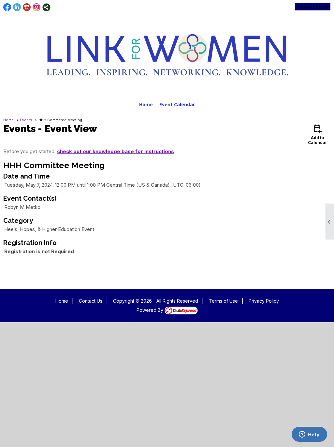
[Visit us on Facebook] (7, 7)
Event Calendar (177, 104)
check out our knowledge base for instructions (115, 151)
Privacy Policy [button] (264, 301)
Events (26, 120)
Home (146, 104)
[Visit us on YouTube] (27, 7)
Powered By (151, 310)
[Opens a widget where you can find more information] (309, 435)
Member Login (313, 6)
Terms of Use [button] (223, 301)
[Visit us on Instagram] (37, 7)
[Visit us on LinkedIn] (17, 7)
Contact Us (90, 301)
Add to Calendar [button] (317, 134)
